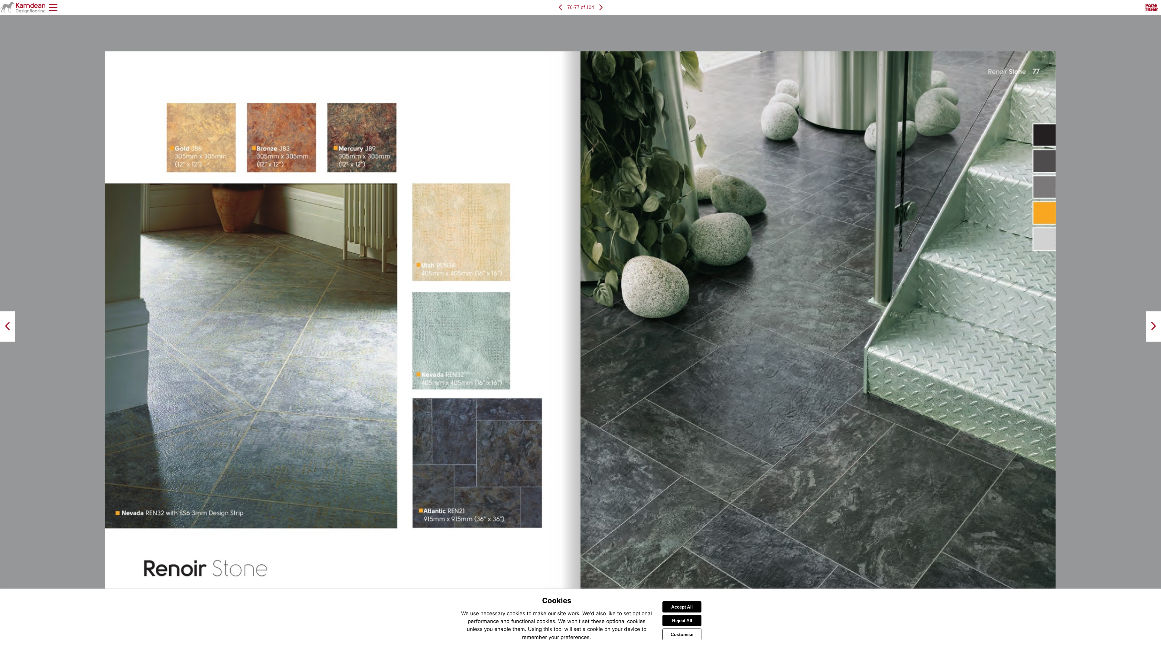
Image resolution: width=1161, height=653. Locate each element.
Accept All (682, 606)
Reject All (682, 620)
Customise (682, 634)
